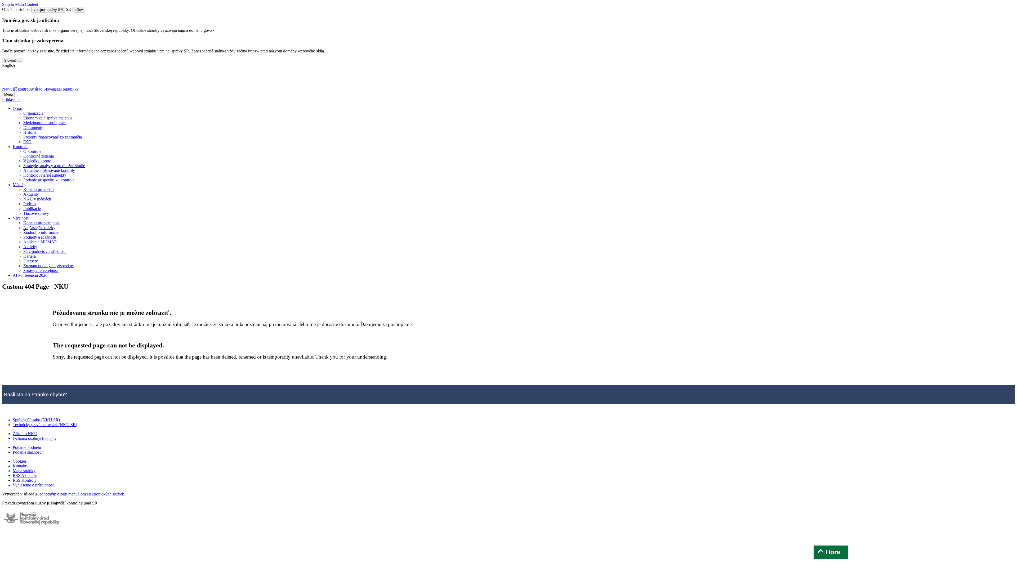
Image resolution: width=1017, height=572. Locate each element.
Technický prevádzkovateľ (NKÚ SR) (45, 424)
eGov (79, 10)
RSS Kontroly (25, 480)
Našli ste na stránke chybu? (35, 394)
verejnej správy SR (48, 10)
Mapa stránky (24, 470)
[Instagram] (63, 79)
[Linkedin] (50, 79)
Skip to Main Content (20, 4)
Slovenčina (12, 60)
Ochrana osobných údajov (35, 438)
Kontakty (20, 466)
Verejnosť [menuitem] (21, 218)
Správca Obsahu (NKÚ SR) (36, 420)
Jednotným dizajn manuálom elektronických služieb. (81, 494)
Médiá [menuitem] (18, 184)
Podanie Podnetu (27, 447)
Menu (8, 94)
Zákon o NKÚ (25, 433)
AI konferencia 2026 (30, 275)
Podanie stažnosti (27, 452)
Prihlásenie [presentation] (11, 99)
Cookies (19, 461)
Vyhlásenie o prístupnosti (34, 485)
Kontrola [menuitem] (20, 146)
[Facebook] (22, 79)
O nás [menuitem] (18, 108)
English (8, 65)
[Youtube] (36, 79)
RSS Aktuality (25, 475)
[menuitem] (33, 113)
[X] (8, 79)
